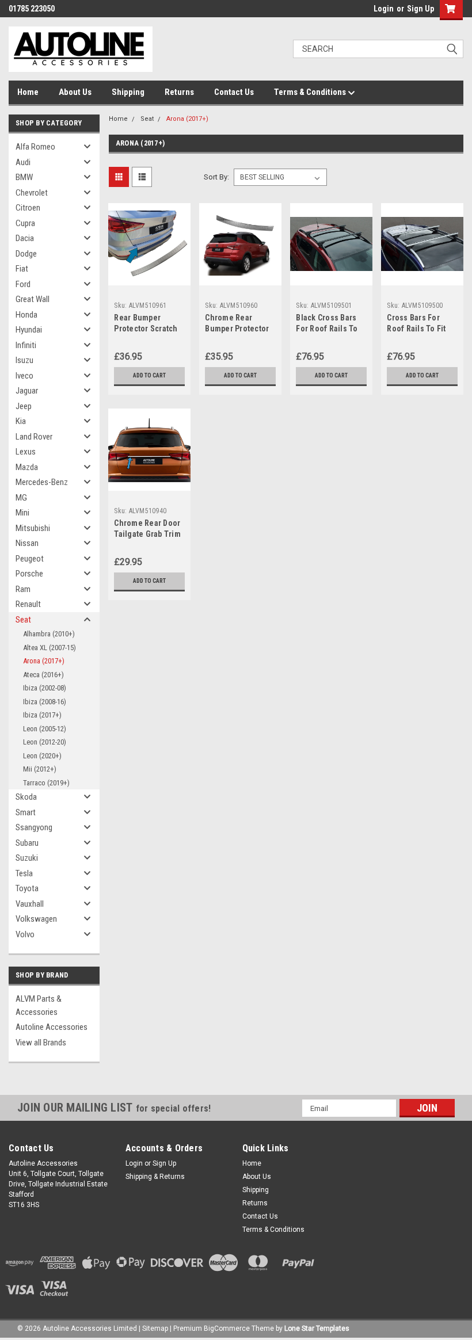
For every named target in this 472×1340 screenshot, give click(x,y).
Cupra (25, 223)
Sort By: (216, 177)
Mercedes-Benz (42, 482)
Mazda (27, 467)
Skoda (26, 797)
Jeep (24, 406)
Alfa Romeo (35, 147)
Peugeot (30, 558)
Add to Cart (149, 375)
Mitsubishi (33, 528)
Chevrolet (32, 193)
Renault (28, 604)
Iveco (24, 376)
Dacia (25, 238)
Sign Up (420, 8)
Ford (23, 284)
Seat (23, 619)
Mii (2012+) (39, 769)
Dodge (26, 254)
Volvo (25, 934)
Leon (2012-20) (44, 742)
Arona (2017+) (43, 660)
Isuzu (24, 360)
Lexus (26, 451)
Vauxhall (30, 904)
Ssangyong (34, 827)
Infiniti (26, 345)
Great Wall (33, 299)
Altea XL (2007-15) (49, 647)
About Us (75, 92)
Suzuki (27, 858)
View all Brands (41, 1042)
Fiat (22, 269)
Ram (23, 589)
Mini (22, 512)
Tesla (24, 873)
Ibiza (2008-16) (44, 701)
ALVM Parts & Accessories (39, 1005)
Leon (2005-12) (44, 728)
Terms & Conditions (311, 92)
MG (21, 498)
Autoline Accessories (51, 1027)
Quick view (149, 276)
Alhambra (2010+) (49, 633)
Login (384, 8)
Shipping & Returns (155, 1177)
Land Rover (34, 437)
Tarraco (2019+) (46, 782)
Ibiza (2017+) (42, 715)
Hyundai (29, 329)
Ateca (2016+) (43, 674)
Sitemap (155, 1328)
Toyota (27, 888)
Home (28, 92)
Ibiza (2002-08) (44, 688)
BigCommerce (227, 1328)
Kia (21, 421)
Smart (26, 812)
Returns (179, 92)
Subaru (27, 843)
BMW (24, 177)
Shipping (128, 92)
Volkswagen (36, 919)
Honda (26, 315)
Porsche (29, 573)
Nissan (27, 543)
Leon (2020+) (42, 755)
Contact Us (234, 92)
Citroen (28, 208)
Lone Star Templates (316, 1328)
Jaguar (27, 390)
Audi (23, 162)
